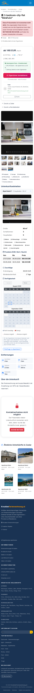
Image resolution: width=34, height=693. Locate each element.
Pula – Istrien (5, 655)
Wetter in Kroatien (6, 554)
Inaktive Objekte (7, 526)
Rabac (6, 591)
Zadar (20, 9)
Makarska (23, 613)
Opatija (10, 599)
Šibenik (21, 605)
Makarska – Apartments (8, 645)
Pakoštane (12, 605)
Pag (17, 605)
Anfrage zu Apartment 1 (13, 349)
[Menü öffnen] (30, 3)
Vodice (3, 607)
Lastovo (20, 622)
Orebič (25, 622)
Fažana (10, 588)
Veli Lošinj (19, 599)
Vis (20, 616)
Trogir (12, 616)
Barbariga (4, 588)
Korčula (14, 622)
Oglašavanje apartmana (10, 540)
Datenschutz (6, 690)
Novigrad (25, 588)
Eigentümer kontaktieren (18, 75)
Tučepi (17, 616)
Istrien (4, 586)
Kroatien (3, 9)
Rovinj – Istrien (5, 652)
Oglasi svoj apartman (25, 690)
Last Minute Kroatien (7, 558)
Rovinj (11, 591)
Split (8, 616)
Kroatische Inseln (6, 551)
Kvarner (4, 594)
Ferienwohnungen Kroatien (9, 548)
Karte (18, 96)
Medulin (19, 588)
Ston (2, 624)
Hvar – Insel (4, 648)
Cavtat (3, 622)
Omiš (28, 613)
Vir (31, 605)
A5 (14, 55)
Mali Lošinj (18, 597)
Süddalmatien (6, 611)
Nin (7, 605)
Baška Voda (4, 613)
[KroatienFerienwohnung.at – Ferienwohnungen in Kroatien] (5, 3)
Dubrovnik (5, 619)
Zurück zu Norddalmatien (12, 107)
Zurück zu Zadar (9, 103)
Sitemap (14, 690)
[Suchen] (31, 632)
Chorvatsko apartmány (8, 568)
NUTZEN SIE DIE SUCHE (11, 32)
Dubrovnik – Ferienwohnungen (10, 639)
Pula (2, 591)
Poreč (30, 588)
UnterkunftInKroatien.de (8, 571)
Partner (5, 529)
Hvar (18, 613)
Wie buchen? (7, 676)
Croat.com (4, 575)
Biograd (3, 605)
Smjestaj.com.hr (5, 578)
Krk (13, 597)
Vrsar (19, 591)
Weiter (26, 283)
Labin (14, 588)
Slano (29, 622)
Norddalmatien (12, 9)
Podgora (3, 616)
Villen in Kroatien (6, 561)
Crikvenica (8, 597)
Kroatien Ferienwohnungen (11, 522)
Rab (14, 599)
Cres (2, 597)
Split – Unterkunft (6, 642)
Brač (10, 613)
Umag (15, 591)
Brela (14, 613)
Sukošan (27, 605)
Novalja (24, 597)
